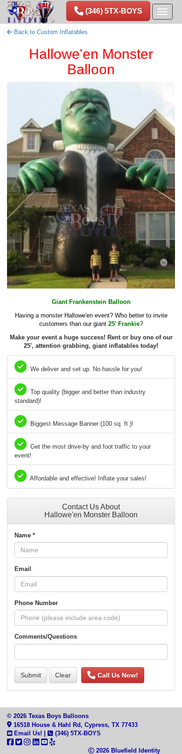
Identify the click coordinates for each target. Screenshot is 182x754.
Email (22, 568)
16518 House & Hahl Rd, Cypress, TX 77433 (75, 724)
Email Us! (27, 733)
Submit (31, 675)
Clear (63, 675)
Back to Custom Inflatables (50, 31)
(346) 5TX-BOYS (76, 733)
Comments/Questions (45, 636)
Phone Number (36, 602)
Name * (24, 535)
